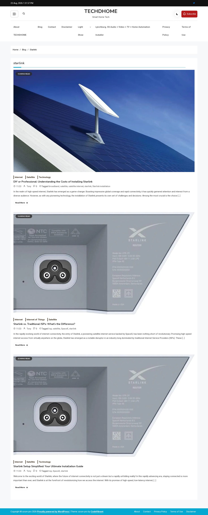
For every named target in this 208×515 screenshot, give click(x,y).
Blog (40, 27)
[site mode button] (177, 14)
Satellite (31, 177)
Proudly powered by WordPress (53, 511)
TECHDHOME (100, 11)
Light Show (80, 31)
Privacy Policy (166, 31)
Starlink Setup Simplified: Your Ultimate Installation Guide (48, 466)
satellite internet (76, 186)
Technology (45, 177)
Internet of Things (36, 319)
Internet (19, 177)
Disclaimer (67, 27)
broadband (54, 186)
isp (50, 329)
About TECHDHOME (19, 31)
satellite (64, 186)
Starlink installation (101, 186)
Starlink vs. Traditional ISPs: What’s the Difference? (44, 324)
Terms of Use (186, 31)
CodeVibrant (97, 511)
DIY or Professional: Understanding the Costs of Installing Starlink (52, 181)
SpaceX (64, 329)
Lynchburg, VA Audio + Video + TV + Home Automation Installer (123, 31)
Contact (52, 27)
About (137, 511)
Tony (29, 186)
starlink (87, 186)
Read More (20, 203)
